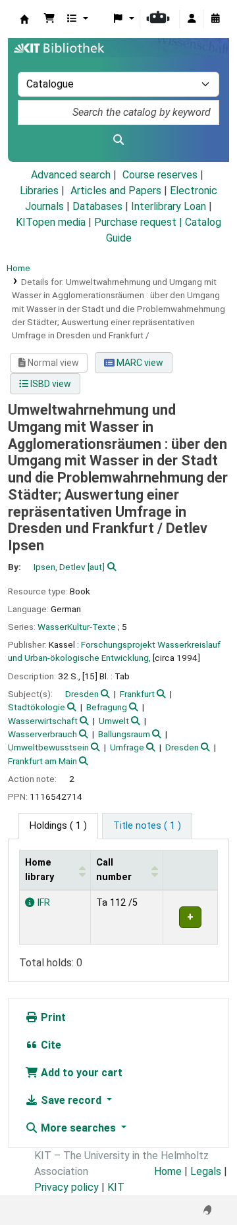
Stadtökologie (36, 707)
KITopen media (51, 222)
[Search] (118, 140)
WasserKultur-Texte (77, 626)
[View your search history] (215, 19)
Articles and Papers (115, 190)
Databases (97, 206)
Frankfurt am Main (42, 761)
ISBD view (49, 383)
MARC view (139, 362)
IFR (42, 902)
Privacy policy (66, 1187)
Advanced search (71, 175)
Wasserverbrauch (42, 734)
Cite (49, 1045)
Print (52, 1017)
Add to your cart (80, 1072)
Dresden (82, 694)
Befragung (106, 707)
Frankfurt (137, 694)
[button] (49, 19)
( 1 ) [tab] (58, 825)
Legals (205, 1171)
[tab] (147, 826)
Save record (71, 1100)
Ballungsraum (124, 734)
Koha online (24, 19)
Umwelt (114, 721)
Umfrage (127, 747)
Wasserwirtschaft (43, 721)
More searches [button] (78, 1128)
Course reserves (160, 175)
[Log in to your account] (191, 19)
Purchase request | (139, 222)
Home (18, 268)
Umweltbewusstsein (48, 747)
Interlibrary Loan (168, 206)
